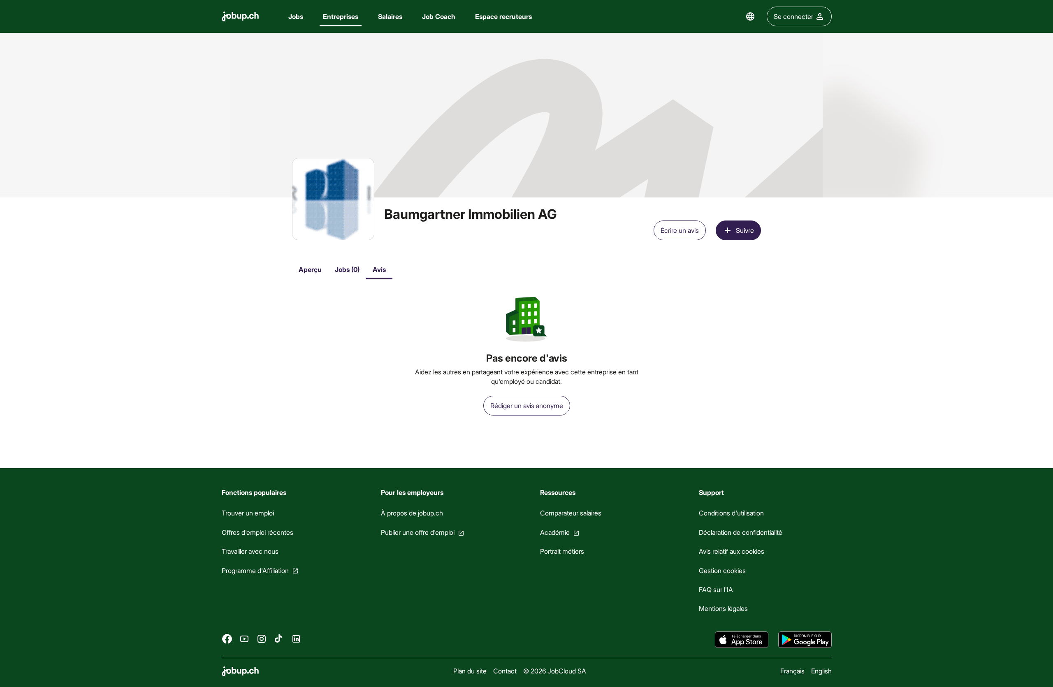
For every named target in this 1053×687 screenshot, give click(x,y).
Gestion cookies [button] (722, 570)
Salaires (390, 16)
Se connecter (793, 16)
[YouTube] (244, 639)
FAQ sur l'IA (716, 589)
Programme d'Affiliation (255, 570)
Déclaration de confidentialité (740, 532)
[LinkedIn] (296, 639)
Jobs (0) (347, 269)
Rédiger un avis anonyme (526, 405)
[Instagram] (261, 639)
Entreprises (340, 16)
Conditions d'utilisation (731, 513)
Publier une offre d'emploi (417, 532)
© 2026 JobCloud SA (554, 671)
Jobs (295, 16)
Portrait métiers (562, 551)
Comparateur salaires (570, 513)
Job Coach (438, 16)
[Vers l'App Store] (741, 639)
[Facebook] (227, 639)
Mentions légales (723, 608)
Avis (379, 269)
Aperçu (310, 269)
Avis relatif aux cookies (731, 551)
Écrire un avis (680, 230)
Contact (504, 671)
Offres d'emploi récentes (257, 532)
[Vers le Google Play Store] (805, 639)
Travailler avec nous (250, 551)
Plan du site (469, 671)
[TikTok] (279, 639)
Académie (554, 532)
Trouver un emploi (248, 513)
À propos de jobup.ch (411, 513)
